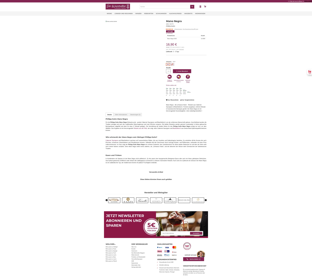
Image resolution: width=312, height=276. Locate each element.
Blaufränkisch (177, 128)
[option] (114, 200)
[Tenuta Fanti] (128, 202)
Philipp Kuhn (170, 26)
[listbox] (186, 64)
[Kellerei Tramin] (156, 202)
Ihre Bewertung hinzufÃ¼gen (190, 29)
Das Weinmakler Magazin (138, 253)
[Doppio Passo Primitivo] (184, 202)
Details (109, 114)
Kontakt (133, 248)
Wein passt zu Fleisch (111, 261)
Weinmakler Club (135, 265)
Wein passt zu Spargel (111, 251)
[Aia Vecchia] (114, 202)
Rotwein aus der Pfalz (140, 128)
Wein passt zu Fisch (111, 253)
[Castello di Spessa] (170, 202)
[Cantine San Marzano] (198, 202)
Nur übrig (169, 33)
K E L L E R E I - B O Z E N (301, 1)
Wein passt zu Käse (111, 257)
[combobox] (167, 7)
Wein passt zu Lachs (111, 255)
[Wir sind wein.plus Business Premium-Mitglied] (187, 249)
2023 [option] (168, 64)
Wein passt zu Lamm (111, 259)
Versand (181, 49)
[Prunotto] (142, 202)
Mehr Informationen (121, 114)
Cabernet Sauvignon (112, 140)
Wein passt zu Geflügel (111, 246)
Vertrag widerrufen (136, 267)
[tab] (110, 114)
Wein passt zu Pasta (111, 248)
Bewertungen (135, 114)
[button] (200, 6)
